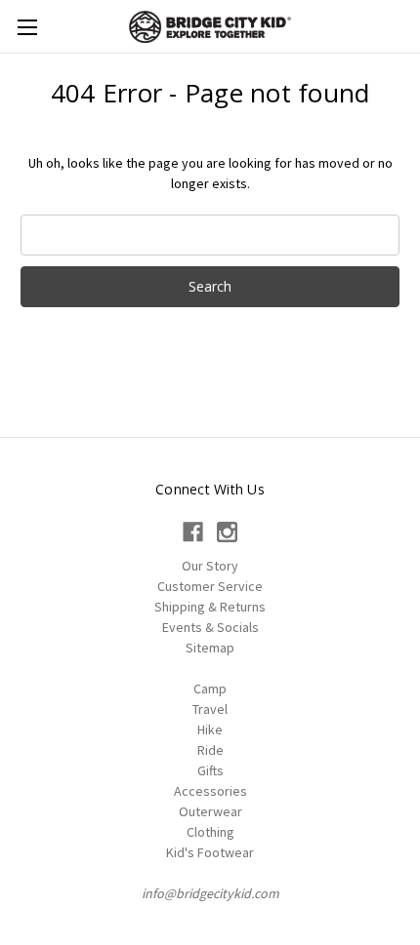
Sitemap (210, 647)
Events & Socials (210, 627)
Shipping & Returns (210, 606)
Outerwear (210, 811)
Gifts (210, 770)
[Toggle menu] (27, 27)
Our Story (210, 565)
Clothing (210, 832)
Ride (210, 750)
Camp (210, 688)
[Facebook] (193, 532)
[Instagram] (227, 532)
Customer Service (210, 586)
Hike (210, 729)
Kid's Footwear (210, 852)
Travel (210, 709)
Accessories (210, 791)
